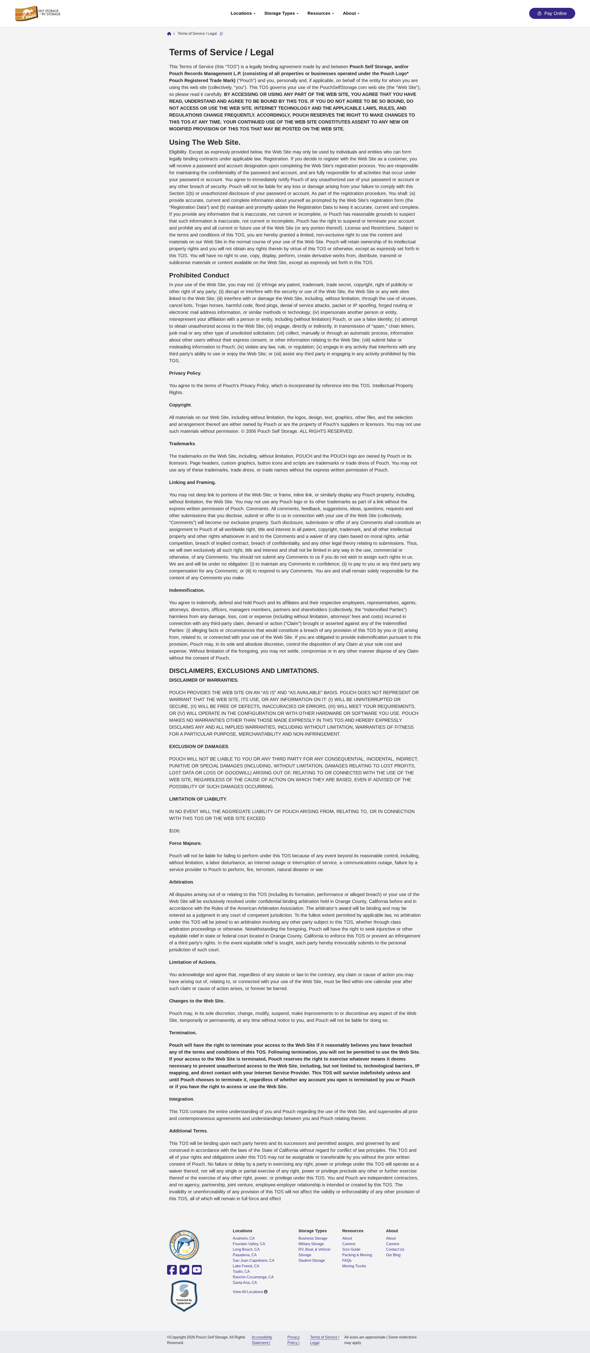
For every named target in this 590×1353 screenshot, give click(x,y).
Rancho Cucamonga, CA (253, 1277)
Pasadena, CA (245, 1255)
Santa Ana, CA (245, 1283)
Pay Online (555, 13)
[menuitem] (243, 13)
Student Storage (311, 1260)
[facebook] (172, 1273)
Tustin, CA (241, 1271)
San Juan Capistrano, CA (253, 1260)
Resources (318, 13)
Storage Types (279, 13)
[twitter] (184, 1273)
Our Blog (393, 1255)
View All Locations (248, 1292)
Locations (241, 13)
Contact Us (395, 1249)
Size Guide (351, 1249)
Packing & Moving (357, 1255)
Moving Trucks (354, 1266)
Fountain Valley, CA (249, 1244)
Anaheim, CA (244, 1238)
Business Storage (312, 1238)
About (349, 13)
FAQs (346, 1260)
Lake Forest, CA (246, 1266)
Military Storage (311, 1244)
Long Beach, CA (246, 1249)
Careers (348, 1244)
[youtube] (196, 1273)
